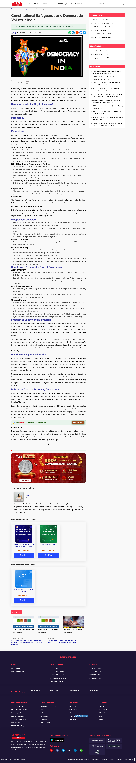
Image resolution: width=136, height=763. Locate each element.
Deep (27, 496)
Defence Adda (74, 690)
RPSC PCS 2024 (94, 675)
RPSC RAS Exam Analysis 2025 (102, 23)
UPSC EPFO (54, 668)
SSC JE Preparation (18, 716)
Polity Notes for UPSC (99, 51)
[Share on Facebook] (80, 32)
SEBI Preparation (17, 713)
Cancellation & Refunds (99, 759)
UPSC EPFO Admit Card (58, 675)
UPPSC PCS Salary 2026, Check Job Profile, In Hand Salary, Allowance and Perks (107, 124)
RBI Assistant (15, 722)
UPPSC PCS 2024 (95, 668)
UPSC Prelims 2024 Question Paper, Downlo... (72, 631)
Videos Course (103, 713)
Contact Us (73, 709)
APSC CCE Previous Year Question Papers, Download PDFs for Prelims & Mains (106, 90)
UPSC (42, 726)
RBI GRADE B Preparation (20, 726)
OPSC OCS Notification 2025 (101, 37)
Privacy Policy (128, 759)
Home (13, 9)
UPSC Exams (34, 4)
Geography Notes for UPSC (101, 58)
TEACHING (44, 716)
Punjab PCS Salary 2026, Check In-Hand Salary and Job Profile (107, 118)
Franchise (72, 719)
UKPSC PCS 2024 (95, 678)
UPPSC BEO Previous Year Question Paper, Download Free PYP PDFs (106, 78)
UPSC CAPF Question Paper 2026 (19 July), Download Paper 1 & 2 (106, 84)
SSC (41, 709)
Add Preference (78, 422)
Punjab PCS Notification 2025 (101, 34)
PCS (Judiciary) (60, 4)
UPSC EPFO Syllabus (57, 671)
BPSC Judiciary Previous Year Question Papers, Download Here (107, 107)
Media (71, 713)
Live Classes (103, 709)
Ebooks (101, 716)
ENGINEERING (45, 722)
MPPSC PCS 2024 (95, 671)
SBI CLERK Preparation (19, 709)
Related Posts (16, 612)
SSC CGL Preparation (18, 719)
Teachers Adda (36, 690)
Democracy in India (25, 9)
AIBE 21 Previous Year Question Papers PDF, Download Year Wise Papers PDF (106, 101)
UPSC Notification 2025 (99, 30)
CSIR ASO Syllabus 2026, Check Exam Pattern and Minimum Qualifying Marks (107, 72)
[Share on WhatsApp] (69, 32)
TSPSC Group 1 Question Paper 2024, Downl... (23, 631)
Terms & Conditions (115, 759)
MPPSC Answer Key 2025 (100, 20)
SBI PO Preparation (17, 706)
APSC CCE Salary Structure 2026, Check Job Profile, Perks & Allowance (106, 113)
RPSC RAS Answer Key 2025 (101, 27)
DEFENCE (43, 719)
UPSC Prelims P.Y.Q (18, 671)
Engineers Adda (94, 690)
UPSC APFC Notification (58, 678)
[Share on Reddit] (77, 32)
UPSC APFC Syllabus (57, 681)
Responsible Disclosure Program (78, 759)
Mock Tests (102, 706)
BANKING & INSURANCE (48, 706)
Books (101, 719)
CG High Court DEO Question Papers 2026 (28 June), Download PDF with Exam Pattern (107, 95)
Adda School (54, 690)
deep (14, 33)
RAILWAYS (43, 713)
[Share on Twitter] (84, 32)
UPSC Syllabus (16, 668)
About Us (72, 706)
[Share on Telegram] (73, 32)
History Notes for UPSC (100, 54)
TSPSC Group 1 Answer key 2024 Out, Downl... (49, 631)
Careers (78, 716)
